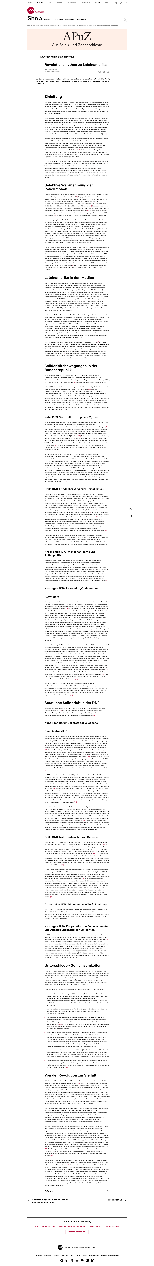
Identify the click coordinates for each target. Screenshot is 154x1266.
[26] (71, 695)
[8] (55, 215)
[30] (88, 757)
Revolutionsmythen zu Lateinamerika (108, 25)
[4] (97, 168)
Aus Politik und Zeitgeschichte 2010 (68, 25)
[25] (76, 679)
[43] (79, 1083)
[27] (60, 710)
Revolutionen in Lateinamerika (88, 25)
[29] (46, 750)
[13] (89, 389)
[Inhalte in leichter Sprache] (116, 3)
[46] (68, 1165)
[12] (74, 382)
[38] (83, 879)
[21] (107, 581)
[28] (94, 715)
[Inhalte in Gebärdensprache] (121, 3)
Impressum (38, 1255)
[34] (84, 820)
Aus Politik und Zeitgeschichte (49, 25)
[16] (55, 445)
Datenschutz (48, 1255)
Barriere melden (94, 1255)
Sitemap (56, 1255)
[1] (61, 113)
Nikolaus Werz (51, 69)
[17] (66, 481)
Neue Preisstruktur (48, 1226)
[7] (88, 210)
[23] (107, 669)
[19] (97, 517)
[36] (93, 853)
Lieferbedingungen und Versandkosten (72, 1226)
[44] (46, 1149)
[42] (67, 1067)
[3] (79, 150)
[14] (106, 427)
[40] (108, 939)
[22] (66, 609)
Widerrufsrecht (95, 1226)
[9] (72, 265)
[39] (51, 897)
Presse (85, 1255)
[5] (77, 197)
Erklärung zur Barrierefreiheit (110, 1255)
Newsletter (65, 1255)
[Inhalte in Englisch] (126, 3)
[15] (79, 436)
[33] (75, 802)
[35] (104, 844)
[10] (98, 342)
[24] (103, 674)
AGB (36, 1226)
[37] (62, 865)
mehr (107, 3)
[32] (54, 788)
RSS (72, 1255)
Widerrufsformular (112, 1226)
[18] (90, 512)
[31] (46, 770)
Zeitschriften (35, 25)
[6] (91, 206)
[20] (105, 530)
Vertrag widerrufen (77, 1232)
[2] (106, 134)
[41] (60, 1024)
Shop (28, 25)
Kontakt (78, 1255)
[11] (64, 353)
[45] (51, 1155)
